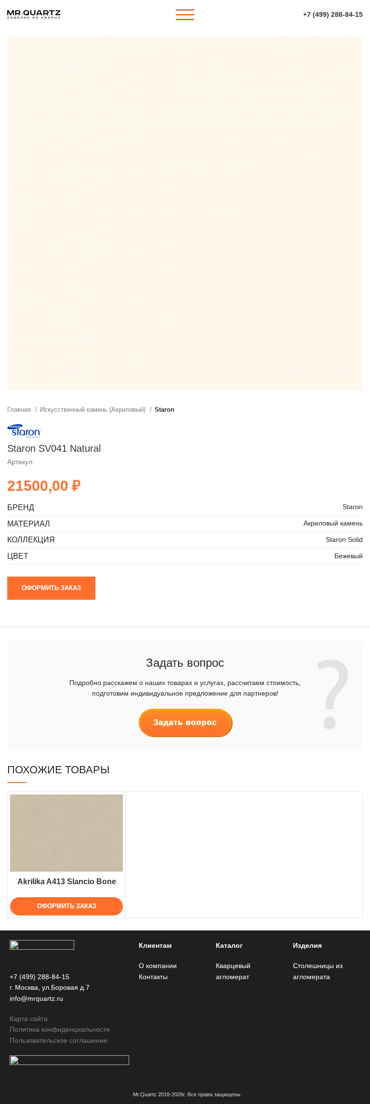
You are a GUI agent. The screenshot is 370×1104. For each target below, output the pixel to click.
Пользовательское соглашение (58, 1040)
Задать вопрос (185, 722)
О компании (158, 965)
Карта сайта (29, 1019)
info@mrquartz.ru (36, 998)
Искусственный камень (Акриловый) (93, 409)
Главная (20, 409)
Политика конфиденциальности (60, 1029)
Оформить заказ (51, 588)
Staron (164, 409)
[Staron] (24, 431)
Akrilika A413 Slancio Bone (66, 881)
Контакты (153, 977)
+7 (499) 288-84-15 (333, 14)
